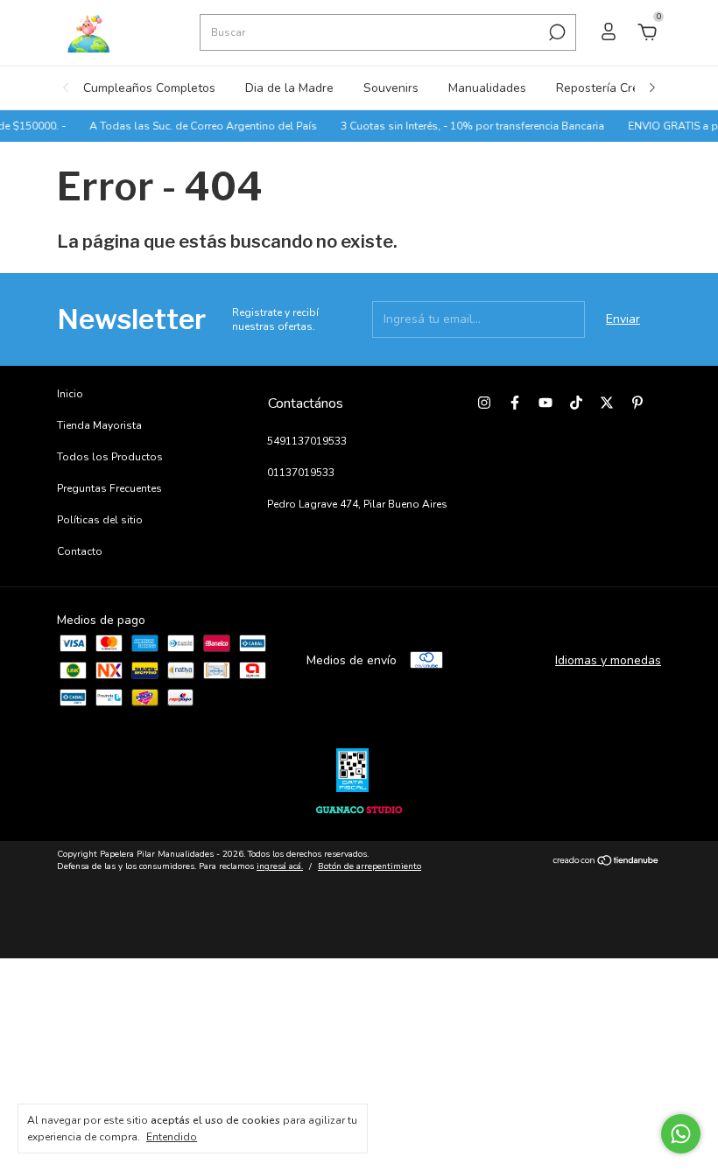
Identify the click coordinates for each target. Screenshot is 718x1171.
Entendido (171, 1137)
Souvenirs (391, 88)
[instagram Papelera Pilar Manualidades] (484, 403)
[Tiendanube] (606, 862)
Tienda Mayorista (99, 425)
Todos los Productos (110, 457)
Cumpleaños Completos (149, 88)
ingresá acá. (280, 866)
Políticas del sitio (100, 520)
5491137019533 (307, 441)
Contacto (79, 551)
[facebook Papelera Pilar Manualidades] (515, 403)
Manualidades (487, 88)
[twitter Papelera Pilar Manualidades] (607, 403)
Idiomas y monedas (608, 660)
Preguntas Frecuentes (109, 488)
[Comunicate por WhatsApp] (680, 1133)
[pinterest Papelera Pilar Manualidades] (637, 403)
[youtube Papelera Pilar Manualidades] (545, 403)
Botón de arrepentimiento (369, 866)
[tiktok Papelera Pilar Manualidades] (576, 403)
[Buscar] (555, 32)
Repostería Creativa (611, 88)
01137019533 (300, 473)
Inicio (70, 394)
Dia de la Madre (289, 88)
